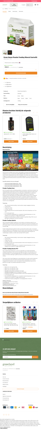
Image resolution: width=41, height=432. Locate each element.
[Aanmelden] (35, 5)
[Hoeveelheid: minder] (6, 70)
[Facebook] (4, 415)
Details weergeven (7, 426)
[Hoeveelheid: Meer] (36, 70)
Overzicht (5, 11)
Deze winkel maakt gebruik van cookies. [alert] (7, 419)
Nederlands (34, 1)
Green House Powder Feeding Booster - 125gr (13, 186)
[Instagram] (9, 415)
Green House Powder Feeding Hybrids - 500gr (13, 184)
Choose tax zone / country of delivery (12, 62)
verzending (18, 368)
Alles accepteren (3, 428)
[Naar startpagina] (6, 4)
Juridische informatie (7, 391)
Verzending (21, 67)
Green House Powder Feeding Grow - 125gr (13, 183)
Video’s (9, 11)
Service (4, 374)
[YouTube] (6, 415)
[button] (5, 52)
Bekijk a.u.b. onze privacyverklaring (9, 354)
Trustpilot (23, 4)
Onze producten (14, 5)
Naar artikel (11, 141)
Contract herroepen (20, 388)
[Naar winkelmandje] (37, 5)
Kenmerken (21, 11)
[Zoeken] (31, 4)
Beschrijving (15, 11)
